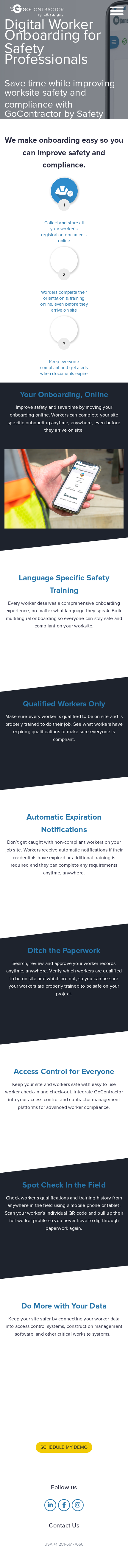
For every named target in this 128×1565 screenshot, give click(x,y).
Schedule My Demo (64, 1447)
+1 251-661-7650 (69, 1544)
